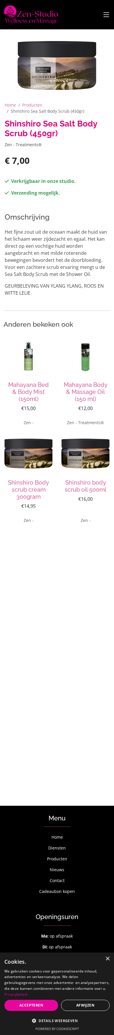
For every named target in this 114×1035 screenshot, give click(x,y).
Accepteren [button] (31, 1005)
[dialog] (57, 994)
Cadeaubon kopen (57, 891)
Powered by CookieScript (57, 1028)
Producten (32, 105)
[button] (57, 1020)
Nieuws (57, 869)
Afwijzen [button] (85, 1005)
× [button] (107, 959)
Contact (57, 880)
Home (10, 105)
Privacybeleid (15, 994)
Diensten (57, 848)
